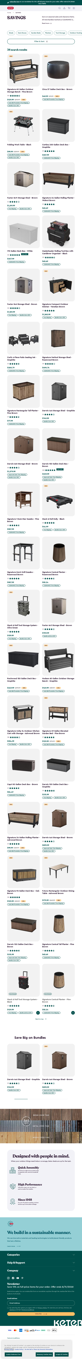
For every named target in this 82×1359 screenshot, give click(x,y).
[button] (41, 1309)
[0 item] (69, 8)
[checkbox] (11, 33)
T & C (40, 3)
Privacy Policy (42, 1308)
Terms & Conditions (28, 1310)
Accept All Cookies (62, 1354)
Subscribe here (15, 1)
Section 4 (13, 1310)
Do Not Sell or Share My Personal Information (39, 1349)
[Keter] (10, 8)
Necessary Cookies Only (44, 1354)
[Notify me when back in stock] (38, 1013)
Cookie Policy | (19, 1349)
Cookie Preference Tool (13, 1354)
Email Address (12, 1298)
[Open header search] (59, 8)
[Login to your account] (64, 8)
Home (9, 12)
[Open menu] (74, 8)
